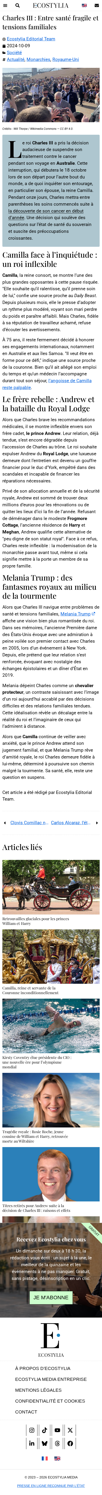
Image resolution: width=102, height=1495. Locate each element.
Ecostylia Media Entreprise (51, 1379)
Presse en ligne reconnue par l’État (51, 1486)
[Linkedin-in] (31, 1443)
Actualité (15, 59)
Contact (26, 1411)
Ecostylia (51, 1355)
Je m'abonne (51, 1297)
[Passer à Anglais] (84, 5)
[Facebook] (70, 1443)
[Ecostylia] (51, 1335)
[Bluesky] (44, 1443)
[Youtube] (57, 1430)
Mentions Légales (38, 1390)
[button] (5, 5)
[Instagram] (31, 1430)
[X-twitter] (70, 1430)
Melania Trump (75, 614)
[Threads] (57, 1443)
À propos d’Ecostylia (42, 1368)
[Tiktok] (44, 1430)
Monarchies (38, 59)
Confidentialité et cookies (50, 1401)
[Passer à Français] (44, 1458)
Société (14, 52)
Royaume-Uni (65, 59)
